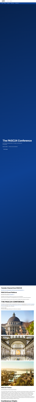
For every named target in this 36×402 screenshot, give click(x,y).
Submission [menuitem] (12, 3)
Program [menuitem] (8, 3)
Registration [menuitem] (17, 3)
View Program (5, 149)
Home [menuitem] (8, 1)
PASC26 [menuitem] (11, 1)
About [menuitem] (5, 3)
